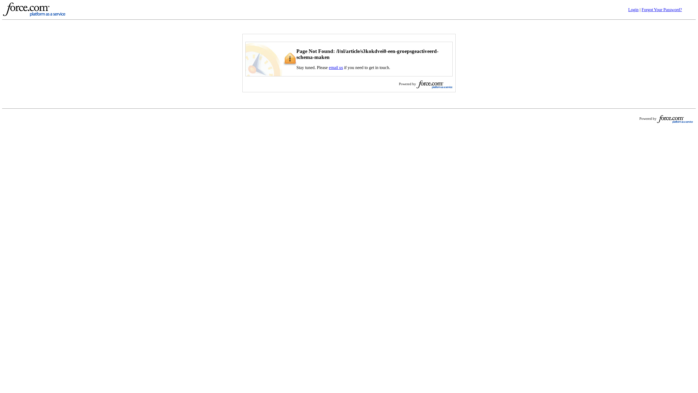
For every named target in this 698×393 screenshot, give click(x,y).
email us (336, 67)
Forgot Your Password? (662, 9)
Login (633, 9)
